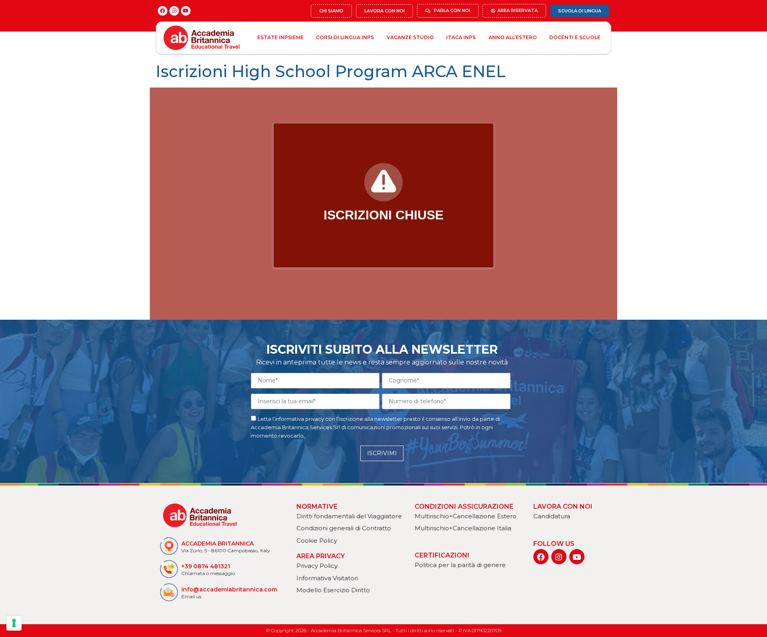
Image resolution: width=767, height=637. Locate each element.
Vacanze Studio (410, 37)
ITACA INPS (461, 37)
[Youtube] (186, 11)
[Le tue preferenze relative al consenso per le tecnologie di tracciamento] (14, 623)
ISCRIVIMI (382, 453)
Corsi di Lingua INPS (345, 37)
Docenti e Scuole (574, 37)
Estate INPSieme (280, 37)
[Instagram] (174, 11)
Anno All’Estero (513, 37)
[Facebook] (162, 11)
